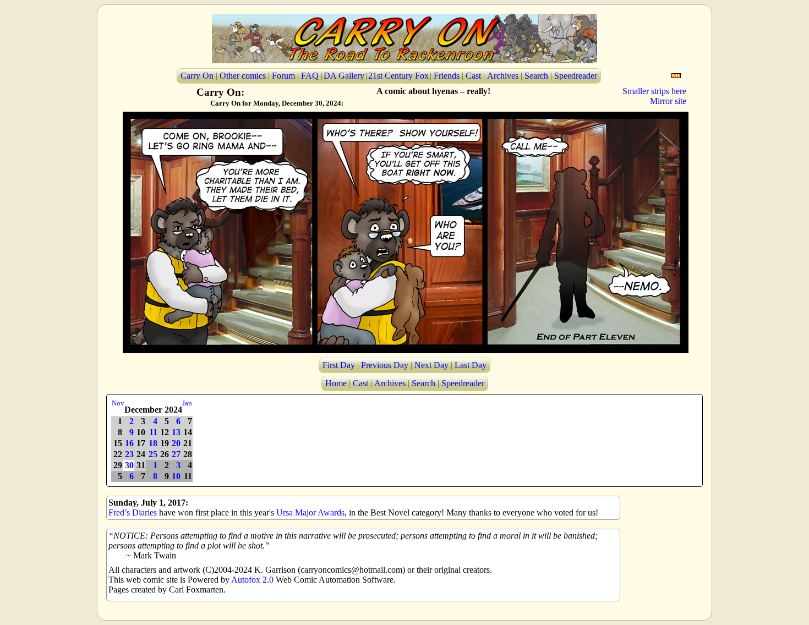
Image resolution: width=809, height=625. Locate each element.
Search (536, 75)
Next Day (431, 365)
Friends (447, 75)
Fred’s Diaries (132, 512)
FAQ (310, 75)
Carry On (197, 75)
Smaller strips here (654, 91)
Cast (473, 75)
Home (336, 383)
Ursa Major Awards (310, 512)
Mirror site (668, 101)
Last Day (471, 365)
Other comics (243, 75)
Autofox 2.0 (252, 579)
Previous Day (384, 365)
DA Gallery (344, 75)
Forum (283, 75)
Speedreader (575, 75)
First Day (338, 365)
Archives (502, 75)
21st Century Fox (398, 75)
